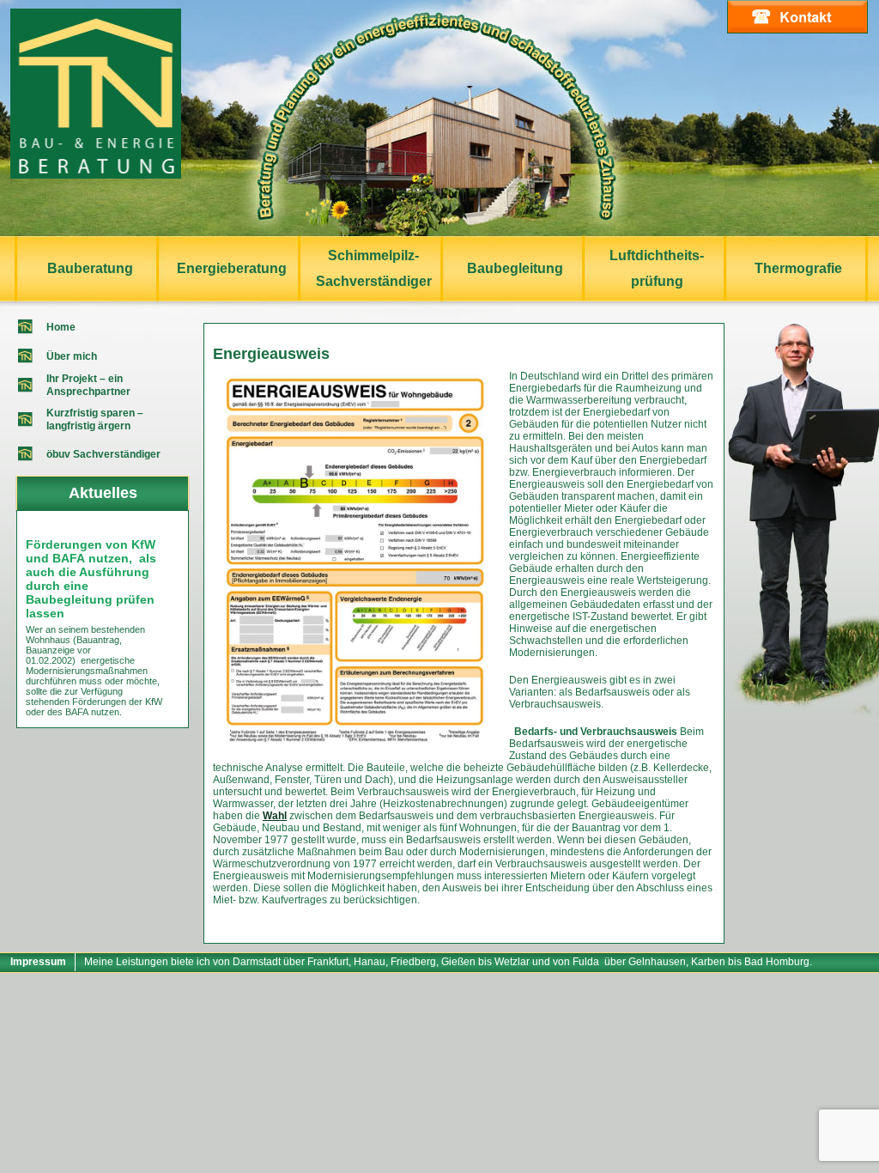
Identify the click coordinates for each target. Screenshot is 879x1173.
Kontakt (797, 16)
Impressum (38, 962)
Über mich (71, 356)
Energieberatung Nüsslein (95, 94)
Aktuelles (103, 492)
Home (61, 327)
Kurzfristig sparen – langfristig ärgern (94, 419)
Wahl (275, 816)
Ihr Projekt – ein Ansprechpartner (88, 385)
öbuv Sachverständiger (103, 454)
